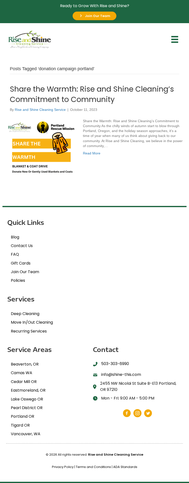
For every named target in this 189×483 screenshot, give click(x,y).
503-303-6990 (115, 363)
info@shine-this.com (121, 374)
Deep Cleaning (25, 313)
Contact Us (22, 246)
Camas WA (21, 373)
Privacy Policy (63, 467)
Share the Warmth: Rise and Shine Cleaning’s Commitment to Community (92, 94)
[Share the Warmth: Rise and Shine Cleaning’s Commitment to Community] (41, 148)
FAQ (15, 254)
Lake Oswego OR (27, 399)
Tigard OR (20, 425)
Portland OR (22, 416)
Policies (18, 280)
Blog (15, 237)
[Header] (175, 39)
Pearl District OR (27, 408)
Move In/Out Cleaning (32, 322)
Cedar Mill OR (24, 381)
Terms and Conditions (93, 467)
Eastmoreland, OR (28, 390)
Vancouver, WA (25, 434)
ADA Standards (125, 467)
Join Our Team (25, 272)
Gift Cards (21, 263)
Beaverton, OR (25, 364)
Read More (91, 153)
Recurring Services (29, 331)
